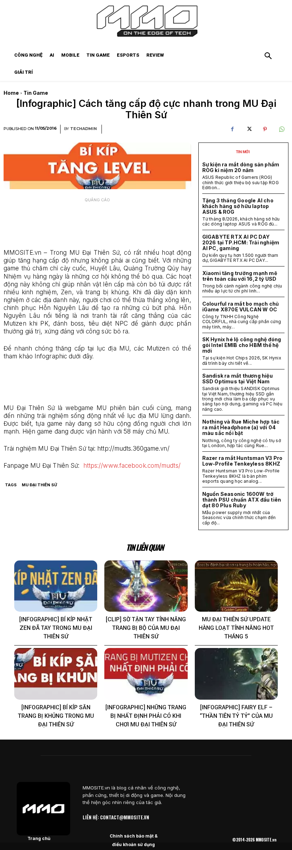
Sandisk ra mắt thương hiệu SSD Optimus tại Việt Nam (237, 378)
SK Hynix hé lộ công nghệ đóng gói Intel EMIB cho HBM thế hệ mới (241, 345)
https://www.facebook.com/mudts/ (132, 465)
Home (11, 93)
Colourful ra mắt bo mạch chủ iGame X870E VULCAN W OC (240, 306)
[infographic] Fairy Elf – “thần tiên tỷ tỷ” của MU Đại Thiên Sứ (236, 716)
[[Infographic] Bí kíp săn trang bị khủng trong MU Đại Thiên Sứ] (55, 674)
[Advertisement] (97, 224)
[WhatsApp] (281, 129)
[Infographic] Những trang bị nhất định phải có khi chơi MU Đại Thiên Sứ (145, 716)
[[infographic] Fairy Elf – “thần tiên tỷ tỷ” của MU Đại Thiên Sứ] (236, 674)
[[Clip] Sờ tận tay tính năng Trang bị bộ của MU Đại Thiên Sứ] (145, 586)
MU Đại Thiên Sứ (39, 484)
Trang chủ (38, 838)
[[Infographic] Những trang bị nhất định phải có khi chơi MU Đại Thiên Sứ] (145, 674)
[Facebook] (232, 129)
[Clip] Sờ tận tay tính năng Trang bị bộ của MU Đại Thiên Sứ (146, 628)
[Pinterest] (265, 129)
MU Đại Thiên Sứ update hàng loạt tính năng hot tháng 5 (236, 628)
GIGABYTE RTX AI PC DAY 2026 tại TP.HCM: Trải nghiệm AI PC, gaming (241, 242)
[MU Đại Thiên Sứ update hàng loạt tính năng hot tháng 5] (236, 586)
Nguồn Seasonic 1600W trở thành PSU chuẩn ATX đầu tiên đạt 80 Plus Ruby (241, 499)
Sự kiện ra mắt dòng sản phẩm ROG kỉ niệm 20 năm (241, 167)
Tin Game (36, 93)
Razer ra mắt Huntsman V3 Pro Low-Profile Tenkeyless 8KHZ (242, 461)
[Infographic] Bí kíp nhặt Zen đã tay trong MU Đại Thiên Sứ (55, 628)
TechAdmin (83, 128)
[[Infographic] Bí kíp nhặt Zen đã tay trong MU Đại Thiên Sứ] (55, 586)
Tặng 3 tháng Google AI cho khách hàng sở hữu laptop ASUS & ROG (237, 206)
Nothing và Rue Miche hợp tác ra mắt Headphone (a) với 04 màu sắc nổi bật (241, 427)
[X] (248, 129)
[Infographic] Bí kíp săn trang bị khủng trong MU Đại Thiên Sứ (56, 716)
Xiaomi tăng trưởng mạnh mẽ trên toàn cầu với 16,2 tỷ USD (239, 276)
